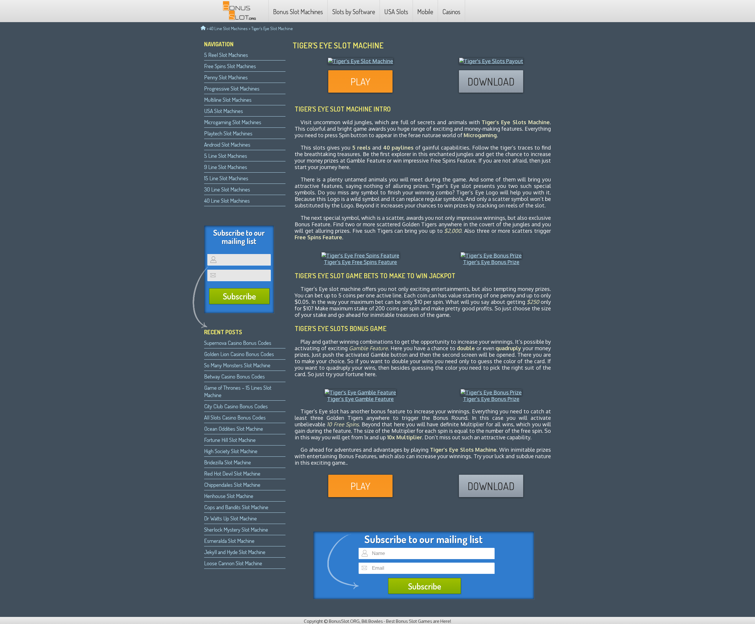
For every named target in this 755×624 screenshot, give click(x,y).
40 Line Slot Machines (228, 28)
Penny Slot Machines (226, 77)
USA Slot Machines (223, 110)
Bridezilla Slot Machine (227, 462)
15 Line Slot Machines (226, 178)
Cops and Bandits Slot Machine (236, 507)
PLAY (360, 81)
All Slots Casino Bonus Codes (235, 417)
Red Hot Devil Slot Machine (232, 473)
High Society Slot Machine (230, 451)
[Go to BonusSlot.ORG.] (203, 28)
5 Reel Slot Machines (226, 54)
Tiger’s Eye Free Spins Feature (360, 262)
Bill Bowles (372, 621)
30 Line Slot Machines (227, 189)
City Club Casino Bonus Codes (236, 406)
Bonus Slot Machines (298, 11)
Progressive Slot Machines (232, 88)
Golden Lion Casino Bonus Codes (239, 354)
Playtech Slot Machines (228, 133)
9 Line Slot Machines (225, 167)
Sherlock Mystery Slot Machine (236, 529)
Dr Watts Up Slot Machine (230, 518)
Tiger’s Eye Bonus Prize (491, 262)
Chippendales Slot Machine (232, 484)
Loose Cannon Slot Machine (233, 563)
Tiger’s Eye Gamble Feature (360, 399)
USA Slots (396, 11)
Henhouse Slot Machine (228, 495)
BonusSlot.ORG (344, 621)
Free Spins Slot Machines (230, 66)
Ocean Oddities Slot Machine (233, 428)
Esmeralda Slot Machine (229, 540)
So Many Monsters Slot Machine (237, 365)
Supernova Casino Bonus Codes (237, 342)
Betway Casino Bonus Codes (234, 376)
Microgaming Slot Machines (232, 122)
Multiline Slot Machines (228, 99)
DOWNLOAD (491, 81)
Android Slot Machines (227, 144)
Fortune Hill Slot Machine (230, 439)
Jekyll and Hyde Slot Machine (234, 552)
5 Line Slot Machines (225, 155)
